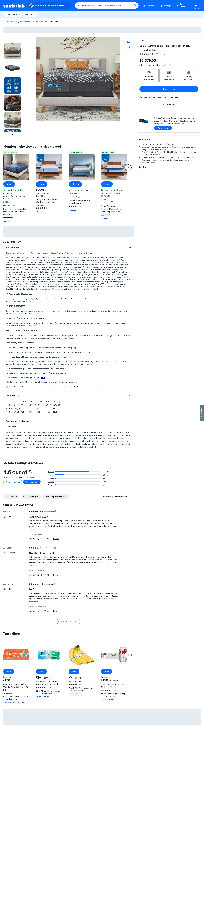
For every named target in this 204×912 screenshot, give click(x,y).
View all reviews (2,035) (68, 621)
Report (56, 538)
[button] (182, 5)
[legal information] (170, 65)
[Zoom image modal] (128, 47)
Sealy (141, 40)
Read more (144, 167)
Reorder (150, 5)
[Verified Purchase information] (55, 511)
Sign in (75, 184)
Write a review (31, 481)
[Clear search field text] (128, 5)
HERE (43, 377)
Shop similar (169, 89)
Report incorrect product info (90, 387)
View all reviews (13, 481)
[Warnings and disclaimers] (130, 421)
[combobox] (107, 5)
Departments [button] (11, 14)
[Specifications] (130, 395)
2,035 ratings (161, 54)
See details (175, 97)
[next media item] (131, 78)
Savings (167, 5)
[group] (152, 54)
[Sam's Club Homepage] (14, 6)
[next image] (12, 134)
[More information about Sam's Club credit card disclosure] (183, 123)
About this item (12, 242)
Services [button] (29, 14)
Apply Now (163, 127)
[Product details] (130, 247)
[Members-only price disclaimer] (92, 190)
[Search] (135, 5)
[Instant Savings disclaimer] (13, 205)
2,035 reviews (30, 477)
